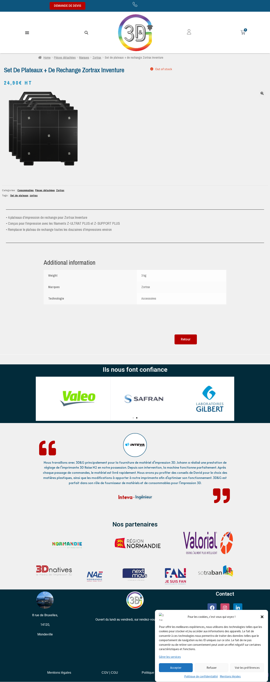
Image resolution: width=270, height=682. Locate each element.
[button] (262, 617)
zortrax (34, 195)
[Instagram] (224, 607)
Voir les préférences (247, 668)
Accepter (175, 668)
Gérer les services (170, 657)
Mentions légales (230, 676)
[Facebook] (212, 607)
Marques (84, 57)
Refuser (212, 668)
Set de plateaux (19, 195)
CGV (105, 672)
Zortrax (97, 57)
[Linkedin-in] (237, 607)
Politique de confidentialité (201, 676)
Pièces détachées (65, 57)
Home (47, 57)
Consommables (25, 190)
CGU (114, 672)
